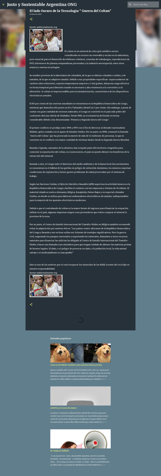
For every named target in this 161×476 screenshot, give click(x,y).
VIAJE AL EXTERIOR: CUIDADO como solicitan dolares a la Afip (76, 365)
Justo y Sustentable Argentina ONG (42, 4)
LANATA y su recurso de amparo (63, 408)
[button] (31, 19)
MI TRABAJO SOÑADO (59, 451)
